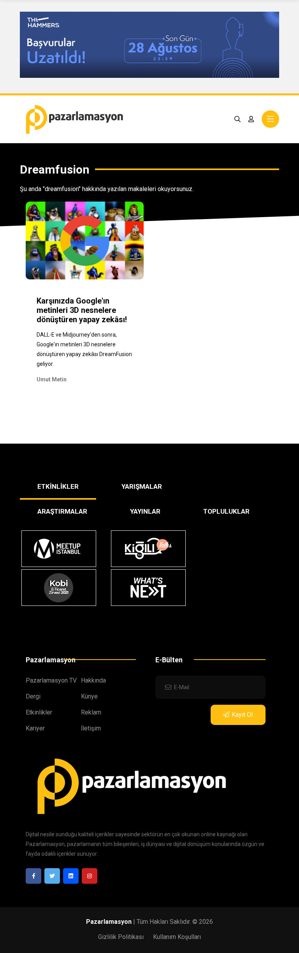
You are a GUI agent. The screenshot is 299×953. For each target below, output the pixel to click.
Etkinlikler (39, 712)
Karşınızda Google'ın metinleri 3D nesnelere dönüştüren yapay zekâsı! (82, 310)
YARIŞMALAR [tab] (141, 486)
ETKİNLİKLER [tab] (58, 486)
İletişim (91, 728)
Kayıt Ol (242, 714)
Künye (89, 696)
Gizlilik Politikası (121, 937)
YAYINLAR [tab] (145, 511)
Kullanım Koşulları (177, 937)
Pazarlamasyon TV (51, 680)
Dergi (33, 696)
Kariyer (35, 728)
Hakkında (93, 680)
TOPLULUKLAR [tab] (226, 511)
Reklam (91, 712)
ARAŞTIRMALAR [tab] (62, 511)
